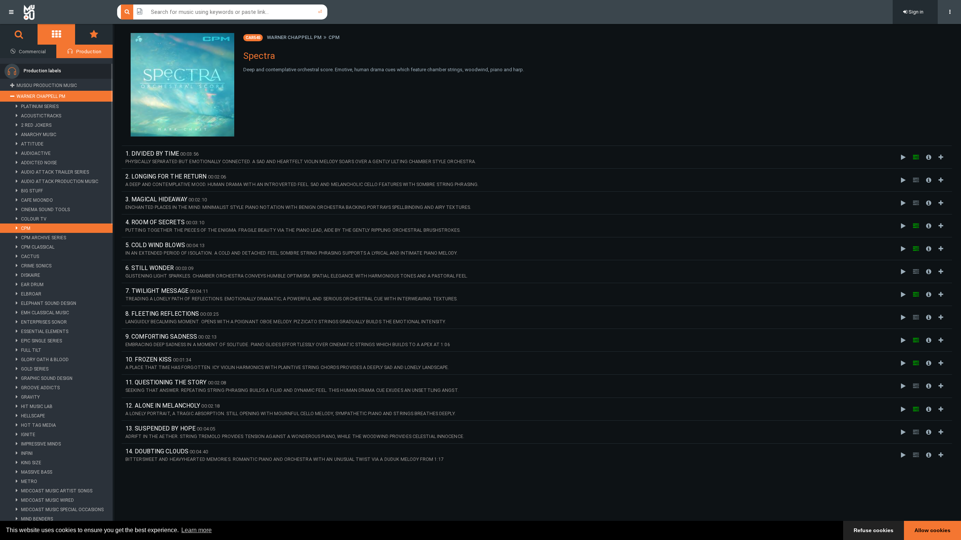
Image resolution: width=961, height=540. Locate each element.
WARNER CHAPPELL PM (294, 37)
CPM (333, 37)
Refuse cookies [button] (873, 530)
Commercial (32, 51)
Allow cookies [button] (932, 530)
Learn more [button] (196, 530)
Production (88, 51)
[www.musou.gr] (29, 12)
